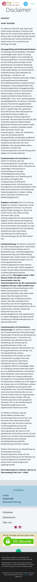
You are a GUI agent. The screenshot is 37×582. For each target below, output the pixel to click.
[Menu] (26, 4)
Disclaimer (25, 575)
